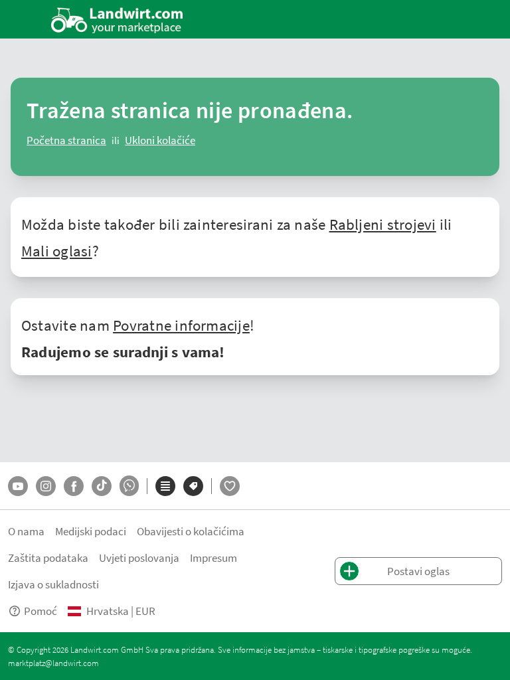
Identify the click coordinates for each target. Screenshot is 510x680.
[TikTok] (102, 486)
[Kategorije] (165, 486)
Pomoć (40, 610)
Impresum (213, 557)
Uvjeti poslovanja (139, 557)
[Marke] (193, 486)
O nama (26, 531)
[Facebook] (74, 486)
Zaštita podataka (48, 557)
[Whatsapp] (129, 485)
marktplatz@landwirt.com (53, 663)
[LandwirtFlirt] (230, 486)
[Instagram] (46, 486)
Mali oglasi (56, 250)
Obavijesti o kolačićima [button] (190, 531)
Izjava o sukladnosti (53, 584)
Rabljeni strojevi (382, 224)
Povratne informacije (181, 325)
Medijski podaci (90, 531)
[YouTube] (18, 486)
